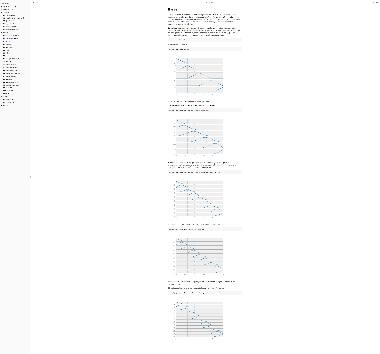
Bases (6, 41)
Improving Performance (12, 24)
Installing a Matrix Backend (13, 18)
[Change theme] (38, 2)
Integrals (7, 50)
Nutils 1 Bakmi (9, 88)
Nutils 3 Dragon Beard (11, 82)
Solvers (6, 53)
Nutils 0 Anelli (9, 91)
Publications (8, 99)
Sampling (7, 56)
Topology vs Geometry (11, 38)
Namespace (8, 47)
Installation (5, 12)
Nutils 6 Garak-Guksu (11, 73)
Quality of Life (9, 21)
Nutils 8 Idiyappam (10, 67)
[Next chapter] (374, 177)
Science (4, 97)
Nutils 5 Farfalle (9, 76)
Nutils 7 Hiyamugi (10, 70)
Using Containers (10, 27)
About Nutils (5, 3)
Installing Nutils (9, 15)
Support (4, 105)
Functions (7, 44)
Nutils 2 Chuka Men (11, 85)
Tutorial (4, 32)
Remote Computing (11, 30)
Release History (7, 62)
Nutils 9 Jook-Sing (10, 65)
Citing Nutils (8, 102)
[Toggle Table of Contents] (33, 2)
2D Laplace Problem (11, 59)
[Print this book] (374, 2)
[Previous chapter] (34, 177)
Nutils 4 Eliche (9, 79)
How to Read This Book (9, 6)
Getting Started (7, 9)
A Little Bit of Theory (11, 35)
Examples (5, 94)
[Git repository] (377, 2)
